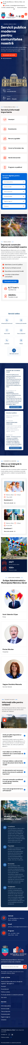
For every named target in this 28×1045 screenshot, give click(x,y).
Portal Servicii (5, 989)
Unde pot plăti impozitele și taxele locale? (12, 736)
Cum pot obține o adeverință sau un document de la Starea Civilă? (13, 763)
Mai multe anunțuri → (15, 448)
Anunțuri (3, 986)
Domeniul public (5, 1014)
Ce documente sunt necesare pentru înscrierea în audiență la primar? (13, 772)
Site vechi (4, 997)
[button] (26, 14)
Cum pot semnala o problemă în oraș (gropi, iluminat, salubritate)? (13, 781)
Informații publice (6, 1006)
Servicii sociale (5, 1008)
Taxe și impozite (5, 1011)
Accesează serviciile (9, 55)
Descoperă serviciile (10, 281)
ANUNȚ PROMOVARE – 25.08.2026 (12, 420)
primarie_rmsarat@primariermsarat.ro (17, 926)
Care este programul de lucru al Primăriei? (13, 790)
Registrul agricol (5, 1017)
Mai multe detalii (8, 503)
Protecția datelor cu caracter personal (12, 994)
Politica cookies (5, 992)
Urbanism (3, 1020)
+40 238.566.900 (11, 91)
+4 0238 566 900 (8, 725)
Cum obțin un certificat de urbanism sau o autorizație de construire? (13, 753)
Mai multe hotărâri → (15, 407)
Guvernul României (22, 7)
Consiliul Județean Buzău (7, 7)
